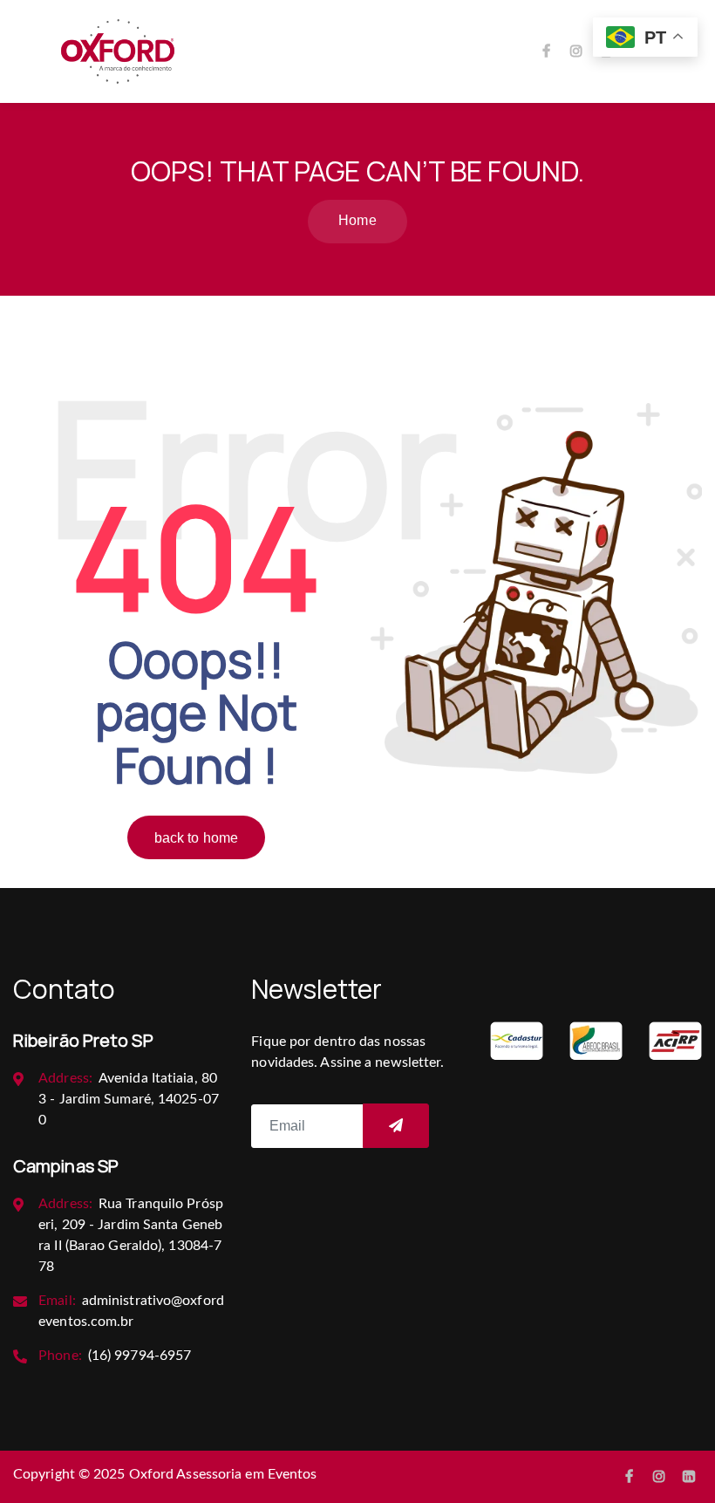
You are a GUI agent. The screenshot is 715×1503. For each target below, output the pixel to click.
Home (357, 220)
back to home (196, 837)
